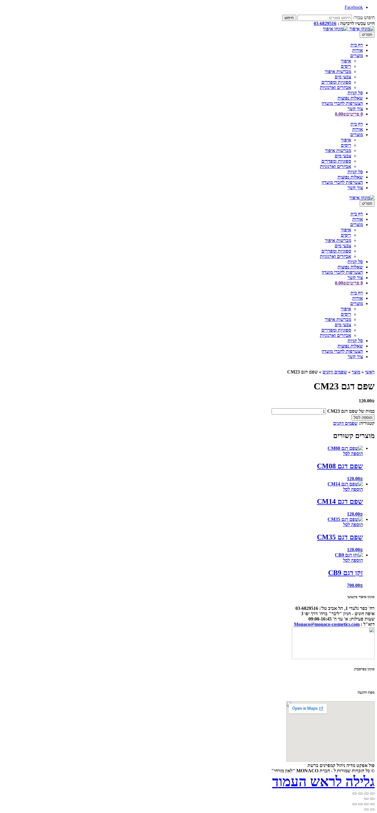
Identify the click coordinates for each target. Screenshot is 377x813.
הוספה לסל (363, 417)
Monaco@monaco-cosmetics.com (327, 624)
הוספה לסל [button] (353, 453)
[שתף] (360, 804)
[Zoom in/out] (354, 793)
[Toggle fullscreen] (360, 793)
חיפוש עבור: (364, 17)
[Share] (366, 793)
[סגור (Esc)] (354, 804)
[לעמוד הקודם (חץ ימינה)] (372, 809)
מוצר (356, 371)
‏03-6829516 (325, 23)
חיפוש (289, 18)
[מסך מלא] (366, 804)
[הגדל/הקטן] (372, 804)
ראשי (370, 371)
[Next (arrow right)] (366, 799)
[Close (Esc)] (372, 793)
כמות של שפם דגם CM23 (351, 411)
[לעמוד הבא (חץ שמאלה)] (366, 809)
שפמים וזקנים (335, 371)
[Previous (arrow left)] (372, 799)
